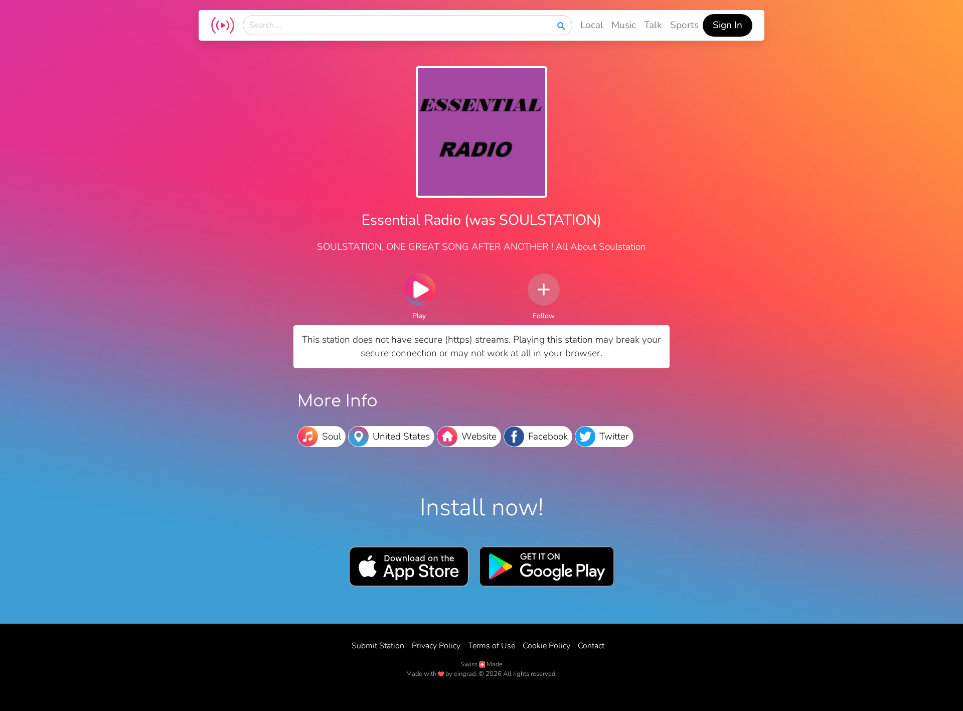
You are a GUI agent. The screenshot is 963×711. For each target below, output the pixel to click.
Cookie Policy (546, 645)
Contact (591, 645)
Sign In (727, 25)
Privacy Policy (436, 645)
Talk (653, 25)
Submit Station (378, 645)
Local (591, 25)
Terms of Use (491, 645)
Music (623, 25)
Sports (684, 25)
